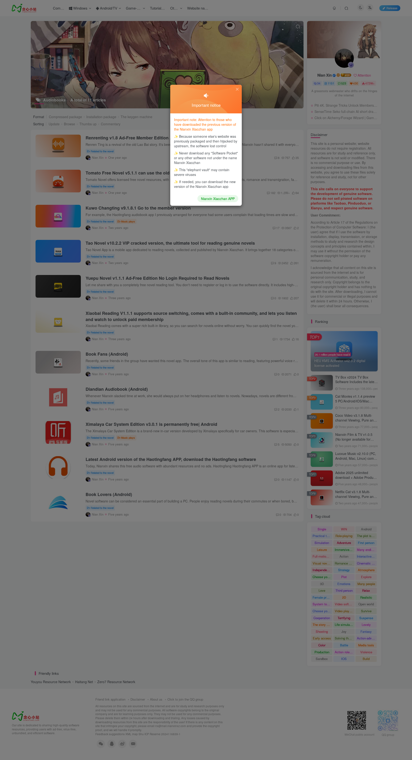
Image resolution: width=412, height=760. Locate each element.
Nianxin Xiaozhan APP (218, 198)
